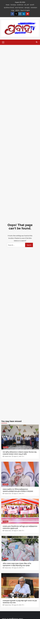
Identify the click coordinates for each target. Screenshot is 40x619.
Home (7, 5)
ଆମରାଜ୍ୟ (13, 5)
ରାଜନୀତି (32, 5)
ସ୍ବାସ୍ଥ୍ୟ (27, 7)
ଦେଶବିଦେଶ (20, 5)
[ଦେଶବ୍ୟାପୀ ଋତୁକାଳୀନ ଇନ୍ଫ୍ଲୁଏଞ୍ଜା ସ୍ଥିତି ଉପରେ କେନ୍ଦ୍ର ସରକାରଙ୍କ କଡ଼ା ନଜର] (20, 585)
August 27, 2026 (17, 456)
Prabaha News (7, 456)
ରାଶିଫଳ (17, 10)
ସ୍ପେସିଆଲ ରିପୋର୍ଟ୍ (9, 7)
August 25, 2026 (17, 605)
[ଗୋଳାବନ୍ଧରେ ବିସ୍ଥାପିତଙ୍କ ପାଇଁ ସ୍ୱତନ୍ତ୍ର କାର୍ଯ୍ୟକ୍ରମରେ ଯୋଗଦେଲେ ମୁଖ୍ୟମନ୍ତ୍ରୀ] (20, 511)
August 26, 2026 (17, 567)
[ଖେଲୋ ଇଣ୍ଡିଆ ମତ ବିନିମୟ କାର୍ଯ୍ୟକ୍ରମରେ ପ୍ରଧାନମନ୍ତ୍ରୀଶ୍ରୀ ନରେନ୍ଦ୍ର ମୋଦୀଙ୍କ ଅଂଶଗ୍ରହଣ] (20, 474)
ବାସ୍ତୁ (12, 10)
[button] (3, 42)
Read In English (25, 10)
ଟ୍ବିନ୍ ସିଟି (26, 5)
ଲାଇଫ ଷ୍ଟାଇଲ (19, 7)
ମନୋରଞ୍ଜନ (34, 7)
